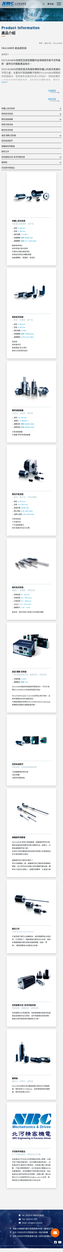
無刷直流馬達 (7, 114)
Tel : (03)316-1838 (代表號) (33, 1215)
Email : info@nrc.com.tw (32, 1223)
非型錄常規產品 (8, 168)
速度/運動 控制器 (8, 135)
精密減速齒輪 (7, 119)
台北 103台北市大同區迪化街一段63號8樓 (30, 1232)
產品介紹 (48, 43)
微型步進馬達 (7, 124)
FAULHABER (57, 43)
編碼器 (4, 162)
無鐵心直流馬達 (8, 108)
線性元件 (5, 151)
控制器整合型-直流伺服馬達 (13, 157)
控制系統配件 (7, 141)
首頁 (40, 43)
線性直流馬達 (7, 130)
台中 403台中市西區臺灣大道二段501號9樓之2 (32, 1236)
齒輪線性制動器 (8, 146)
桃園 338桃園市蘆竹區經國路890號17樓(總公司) (33, 1229)
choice (54, 1249)
